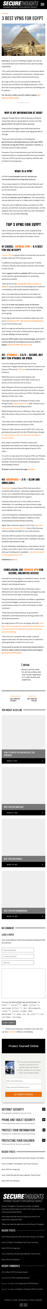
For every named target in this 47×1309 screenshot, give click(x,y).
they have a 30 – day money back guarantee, (25, 321)
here (15, 559)
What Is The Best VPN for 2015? (30, 1289)
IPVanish (12, 355)
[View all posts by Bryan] (5, 666)
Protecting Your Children (23, 1140)
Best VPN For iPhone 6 (11, 1181)
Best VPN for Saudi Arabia (17, 1272)
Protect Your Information (23, 1130)
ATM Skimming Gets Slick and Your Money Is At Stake (23, 1158)
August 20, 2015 (12, 916)
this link (31, 469)
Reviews (5, 13)
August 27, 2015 (12, 813)
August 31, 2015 (12, 761)
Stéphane (5, 1278)
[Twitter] (25, 1305)
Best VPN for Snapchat (11, 1169)
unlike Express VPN (20, 403)
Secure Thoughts (8, 1283)
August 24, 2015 (12, 864)
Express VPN (22, 246)
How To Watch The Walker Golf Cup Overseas (20, 1164)
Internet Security (23, 1109)
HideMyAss (12, 479)
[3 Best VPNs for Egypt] (23, 39)
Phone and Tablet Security (23, 1119)
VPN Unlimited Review (21, 1278)
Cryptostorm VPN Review (27, 1283)
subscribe (12, 1032)
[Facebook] (21, 1305)
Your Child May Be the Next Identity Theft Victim (21, 1175)
